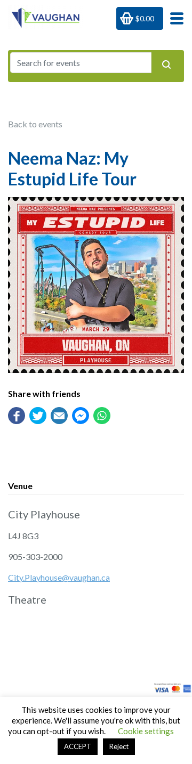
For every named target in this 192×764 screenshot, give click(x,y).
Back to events (35, 124)
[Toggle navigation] (173, 18)
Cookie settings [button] (146, 731)
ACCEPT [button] (77, 746)
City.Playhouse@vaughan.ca (59, 577)
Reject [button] (119, 746)
